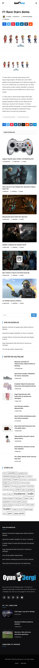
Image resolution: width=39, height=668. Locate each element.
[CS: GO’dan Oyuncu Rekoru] (19, 288)
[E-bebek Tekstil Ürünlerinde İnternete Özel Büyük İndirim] (7, 386)
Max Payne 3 (18, 498)
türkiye (15, 509)
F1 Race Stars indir (22, 117)
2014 (4, 473)
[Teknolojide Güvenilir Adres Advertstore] (7, 438)
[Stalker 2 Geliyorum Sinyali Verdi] (19, 232)
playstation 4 (7, 502)
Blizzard (30, 476)
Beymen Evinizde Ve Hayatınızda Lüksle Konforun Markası (24, 364)
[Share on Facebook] (4, 24)
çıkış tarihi (19, 513)
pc (32, 498)
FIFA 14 (23, 483)
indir (31, 494)
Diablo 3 (6, 483)
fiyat (28, 483)
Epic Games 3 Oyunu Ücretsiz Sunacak (15, 273)
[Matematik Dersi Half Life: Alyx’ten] (19, 204)
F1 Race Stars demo (9, 117)
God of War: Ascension (8, 489)
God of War (31, 486)
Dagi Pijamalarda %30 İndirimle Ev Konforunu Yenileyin (22, 396)
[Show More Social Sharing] (35, 24)
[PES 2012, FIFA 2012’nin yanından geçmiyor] (7, 634)
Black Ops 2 (22, 476)
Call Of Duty (7, 479)
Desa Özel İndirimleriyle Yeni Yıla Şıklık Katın (24, 427)
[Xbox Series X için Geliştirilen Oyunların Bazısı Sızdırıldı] (19, 174)
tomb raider (30, 505)
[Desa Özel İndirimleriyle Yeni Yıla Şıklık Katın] (7, 428)
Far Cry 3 (16, 483)
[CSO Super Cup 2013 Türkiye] (7, 614)
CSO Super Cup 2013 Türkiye (24, 611)
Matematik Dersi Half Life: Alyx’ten (14, 217)
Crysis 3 (16, 479)
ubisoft (20, 509)
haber (4, 494)
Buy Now (23, 663)
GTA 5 (18, 489)
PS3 (15, 502)
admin (9, 16)
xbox (4, 513)
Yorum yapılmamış (27, 16)
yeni (10, 513)
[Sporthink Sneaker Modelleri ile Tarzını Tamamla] (7, 376)
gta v (24, 489)
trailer (7, 509)
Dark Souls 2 (24, 479)
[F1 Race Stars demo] (19, 39)
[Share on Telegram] (17, 24)
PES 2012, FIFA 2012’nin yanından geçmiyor (22, 633)
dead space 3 (32, 479)
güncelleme (31, 489)
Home (16, 663)
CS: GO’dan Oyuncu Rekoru (11, 301)
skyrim (24, 502)
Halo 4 (10, 494)
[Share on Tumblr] (26, 24)
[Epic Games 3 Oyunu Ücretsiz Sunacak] (19, 260)
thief (23, 505)
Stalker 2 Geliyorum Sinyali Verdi (14, 245)
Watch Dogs (28, 509)
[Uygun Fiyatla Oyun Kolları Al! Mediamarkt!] (19, 146)
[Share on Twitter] (9, 24)
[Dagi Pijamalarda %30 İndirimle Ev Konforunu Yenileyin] (7, 396)
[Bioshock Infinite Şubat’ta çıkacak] (7, 624)
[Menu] (3, 3)
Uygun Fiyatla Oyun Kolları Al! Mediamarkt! (18, 159)
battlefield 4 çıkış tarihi (9, 476)
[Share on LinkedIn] (22, 24)
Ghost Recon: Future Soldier (18, 486)
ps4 (19, 501)
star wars (17, 505)
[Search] (36, 3)
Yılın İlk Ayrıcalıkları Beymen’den (12, 349)
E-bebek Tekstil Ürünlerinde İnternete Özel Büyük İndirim (25, 385)
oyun (26, 498)
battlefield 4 (12, 473)
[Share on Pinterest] (13, 24)
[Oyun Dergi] (19, 3)
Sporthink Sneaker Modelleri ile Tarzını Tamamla (17, 333)
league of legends (8, 498)
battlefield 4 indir (23, 473)
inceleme (19, 493)
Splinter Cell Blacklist (8, 505)
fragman (6, 486)
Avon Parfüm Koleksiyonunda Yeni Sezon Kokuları (25, 417)
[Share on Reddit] (31, 24)
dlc (11, 483)
